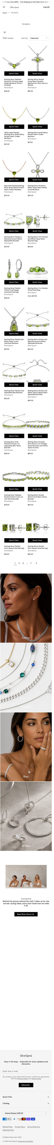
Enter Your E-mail (10, 1071)
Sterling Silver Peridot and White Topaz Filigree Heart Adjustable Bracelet (37, 392)
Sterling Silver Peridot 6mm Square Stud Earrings (38, 547)
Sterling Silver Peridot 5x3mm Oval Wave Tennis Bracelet (37, 497)
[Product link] (14, 70)
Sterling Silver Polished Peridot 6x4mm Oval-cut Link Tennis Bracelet (13, 497)
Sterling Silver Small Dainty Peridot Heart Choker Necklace (38, 134)
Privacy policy (20, 1127)
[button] (6, 7)
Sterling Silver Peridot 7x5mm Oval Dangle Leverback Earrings (12, 290)
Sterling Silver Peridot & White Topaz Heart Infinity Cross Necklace (37, 187)
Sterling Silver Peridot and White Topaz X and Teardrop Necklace (14, 341)
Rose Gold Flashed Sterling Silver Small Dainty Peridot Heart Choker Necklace (14, 187)
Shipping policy (8, 1130)
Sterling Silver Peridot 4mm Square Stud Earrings (14, 547)
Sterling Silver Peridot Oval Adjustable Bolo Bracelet (14, 392)
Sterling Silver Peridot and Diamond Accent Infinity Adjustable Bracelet (37, 341)
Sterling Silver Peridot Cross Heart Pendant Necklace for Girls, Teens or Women (38, 82)
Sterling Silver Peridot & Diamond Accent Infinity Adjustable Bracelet (13, 239)
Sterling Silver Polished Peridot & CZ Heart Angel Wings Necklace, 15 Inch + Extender (13, 82)
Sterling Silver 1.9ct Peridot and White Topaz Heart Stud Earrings (38, 239)
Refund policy (8, 1127)
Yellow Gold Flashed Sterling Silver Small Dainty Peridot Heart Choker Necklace (14, 135)
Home (5, 13)
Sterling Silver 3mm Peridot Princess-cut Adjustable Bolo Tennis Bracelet (12, 445)
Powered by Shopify (25, 1141)
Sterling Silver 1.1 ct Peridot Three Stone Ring (38, 289)
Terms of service (33, 1127)
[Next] (36, 563)
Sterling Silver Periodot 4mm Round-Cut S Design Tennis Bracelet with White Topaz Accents (38, 445)
